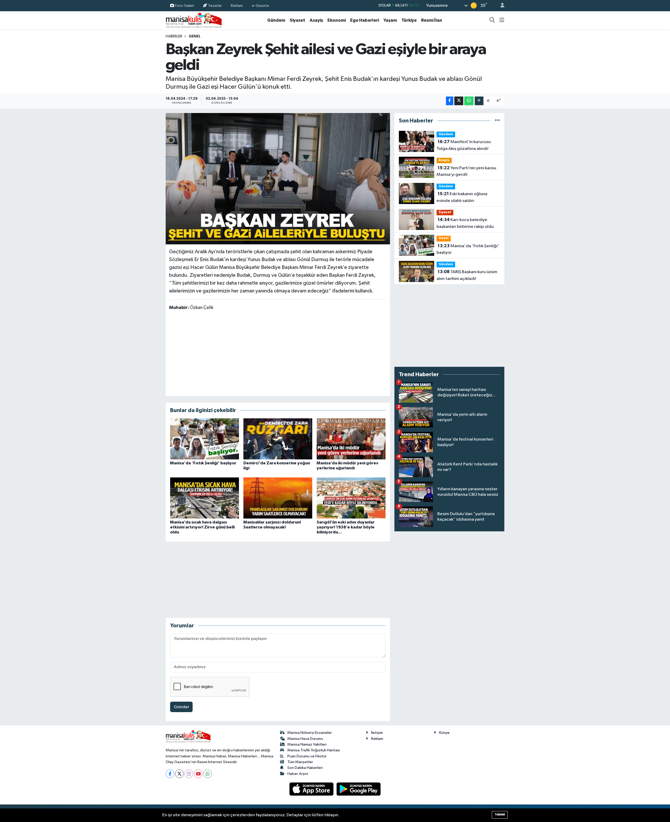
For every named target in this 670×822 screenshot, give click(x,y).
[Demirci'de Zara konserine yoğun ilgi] (277, 439)
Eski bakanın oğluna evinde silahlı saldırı (462, 197)
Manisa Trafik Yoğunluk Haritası (313, 750)
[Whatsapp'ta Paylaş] (468, 101)
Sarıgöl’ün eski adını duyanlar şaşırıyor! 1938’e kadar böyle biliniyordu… (346, 527)
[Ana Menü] (501, 20)
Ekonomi (336, 20)
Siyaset (297, 20)
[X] (179, 773)
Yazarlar (215, 5)
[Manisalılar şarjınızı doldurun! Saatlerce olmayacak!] (277, 498)
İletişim (377, 733)
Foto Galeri (184, 5)
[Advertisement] (277, 353)
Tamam (500, 814)
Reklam (237, 5)
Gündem (276, 20)
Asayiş (316, 20)
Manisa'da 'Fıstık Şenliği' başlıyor (203, 463)
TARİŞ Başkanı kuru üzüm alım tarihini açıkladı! (467, 275)
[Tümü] (497, 121)
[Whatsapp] (207, 773)
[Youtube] (198, 773)
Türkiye (409, 20)
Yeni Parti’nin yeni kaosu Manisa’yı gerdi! (466, 171)
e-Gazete (260, 5)
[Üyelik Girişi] (500, 5)
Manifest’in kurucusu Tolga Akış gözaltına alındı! (464, 145)
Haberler (174, 36)
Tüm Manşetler (300, 762)
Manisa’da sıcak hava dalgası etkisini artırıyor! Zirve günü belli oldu (202, 527)
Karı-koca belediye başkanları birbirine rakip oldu (465, 223)
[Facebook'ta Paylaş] (449, 101)
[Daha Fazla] (479, 101)
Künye (444, 733)
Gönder (181, 707)
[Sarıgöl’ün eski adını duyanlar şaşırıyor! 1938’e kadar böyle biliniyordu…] (351, 498)
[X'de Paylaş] (458, 101)
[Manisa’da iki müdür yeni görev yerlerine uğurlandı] (351, 439)
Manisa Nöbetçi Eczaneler (309, 733)
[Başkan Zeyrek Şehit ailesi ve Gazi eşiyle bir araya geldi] (278, 178)
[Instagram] (189, 773)
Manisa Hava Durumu (305, 739)
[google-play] (359, 789)
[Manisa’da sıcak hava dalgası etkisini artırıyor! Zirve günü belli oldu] (204, 498)
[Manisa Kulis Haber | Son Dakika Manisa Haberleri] (194, 20)
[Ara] (492, 20)
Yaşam (390, 20)
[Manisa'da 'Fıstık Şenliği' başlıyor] (204, 439)
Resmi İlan (431, 20)
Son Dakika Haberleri (305, 768)
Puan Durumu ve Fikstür (307, 756)
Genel (194, 36)
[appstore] (312, 789)
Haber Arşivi (297, 774)
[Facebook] (170, 773)
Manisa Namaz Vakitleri (307, 744)
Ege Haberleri (364, 20)
